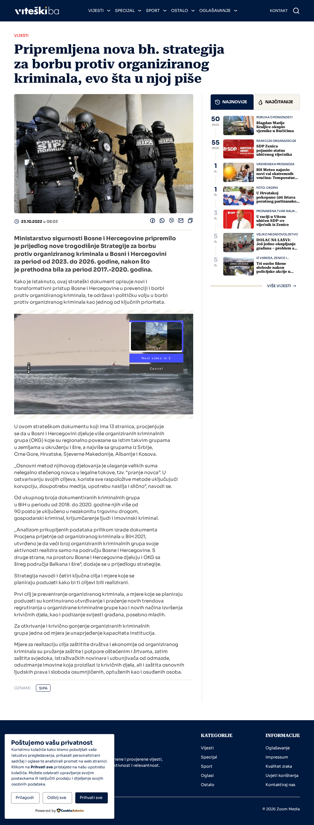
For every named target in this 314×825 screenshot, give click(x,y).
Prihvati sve (91, 797)
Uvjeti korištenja (282, 775)
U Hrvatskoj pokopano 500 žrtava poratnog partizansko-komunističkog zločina (277, 199)
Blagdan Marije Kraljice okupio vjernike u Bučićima (275, 127)
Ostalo (179, 10)
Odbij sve (56, 797)
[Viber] (171, 222)
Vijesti (96, 10)
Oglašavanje (215, 10)
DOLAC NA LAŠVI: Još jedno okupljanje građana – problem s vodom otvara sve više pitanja (277, 248)
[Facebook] (152, 222)
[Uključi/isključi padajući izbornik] (109, 11)
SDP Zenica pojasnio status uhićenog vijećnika (274, 150)
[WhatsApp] (162, 222)
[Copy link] (190, 222)
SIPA (43, 688)
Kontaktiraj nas (280, 784)
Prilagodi (25, 797)
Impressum (277, 757)
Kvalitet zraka (279, 766)
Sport (153, 10)
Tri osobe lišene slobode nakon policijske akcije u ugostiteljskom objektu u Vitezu (273, 271)
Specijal (125, 10)
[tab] (232, 101)
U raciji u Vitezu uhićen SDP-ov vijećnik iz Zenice (272, 221)
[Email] (181, 222)
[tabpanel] (255, 202)
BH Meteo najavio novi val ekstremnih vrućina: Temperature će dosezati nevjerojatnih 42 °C (276, 178)
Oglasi (207, 775)
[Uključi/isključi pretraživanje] (296, 10)
